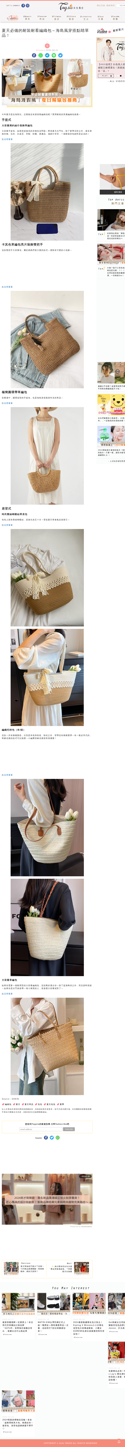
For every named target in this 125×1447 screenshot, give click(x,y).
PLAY (105, 76)
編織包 (8, 1104)
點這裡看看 (7, 139)
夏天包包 (51, 1104)
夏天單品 (29, 1104)
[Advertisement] (65, 269)
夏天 (18, 1104)
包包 (40, 1104)
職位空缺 (101, 5)
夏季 (62, 1104)
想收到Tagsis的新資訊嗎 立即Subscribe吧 (47, 1124)
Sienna (40, 50)
